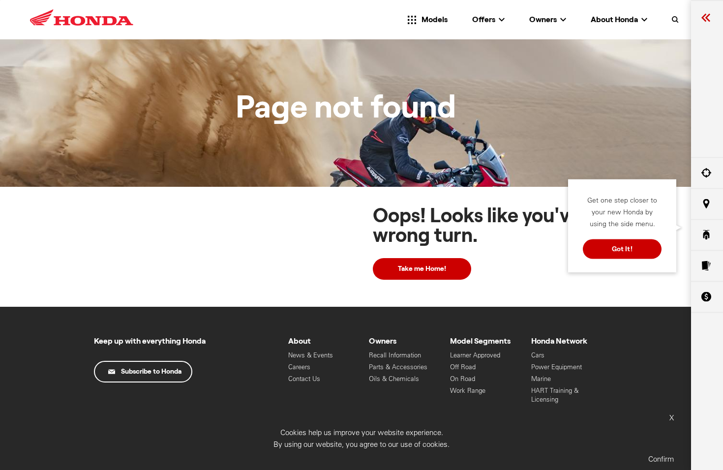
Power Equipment (556, 367)
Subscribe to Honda (151, 371)
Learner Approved (475, 355)
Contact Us (304, 379)
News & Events (310, 355)
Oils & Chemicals (394, 379)
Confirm (661, 459)
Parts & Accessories (398, 367)
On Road (462, 379)
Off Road (463, 367)
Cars (537, 355)
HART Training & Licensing (554, 395)
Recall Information (395, 355)
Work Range (467, 390)
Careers (299, 367)
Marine (541, 379)
